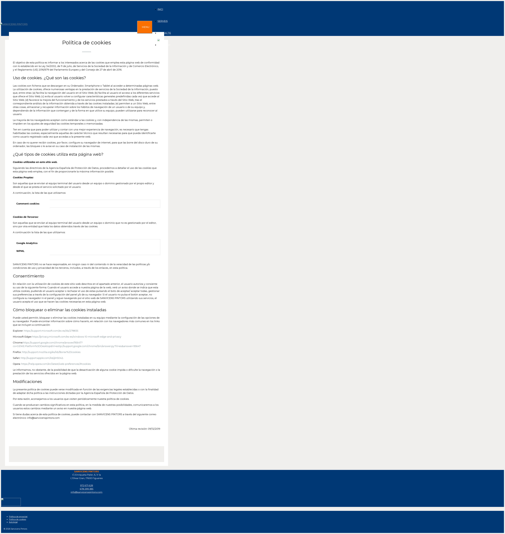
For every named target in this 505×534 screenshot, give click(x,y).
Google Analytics (26, 243)
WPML (20, 251)
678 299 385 (86, 489)
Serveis (163, 21)
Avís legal (13, 522)
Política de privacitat (18, 516)
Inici (160, 9)
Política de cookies (17, 519)
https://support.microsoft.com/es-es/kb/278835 (51, 330)
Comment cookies (27, 203)
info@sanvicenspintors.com (86, 492)
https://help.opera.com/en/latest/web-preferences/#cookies (56, 364)
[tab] (31, 204)
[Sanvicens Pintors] (14, 27)
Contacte (164, 33)
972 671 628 (86, 485)
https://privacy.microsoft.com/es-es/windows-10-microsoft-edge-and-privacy (76, 336)
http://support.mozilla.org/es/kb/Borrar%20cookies (51, 352)
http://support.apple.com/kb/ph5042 (42, 358)
